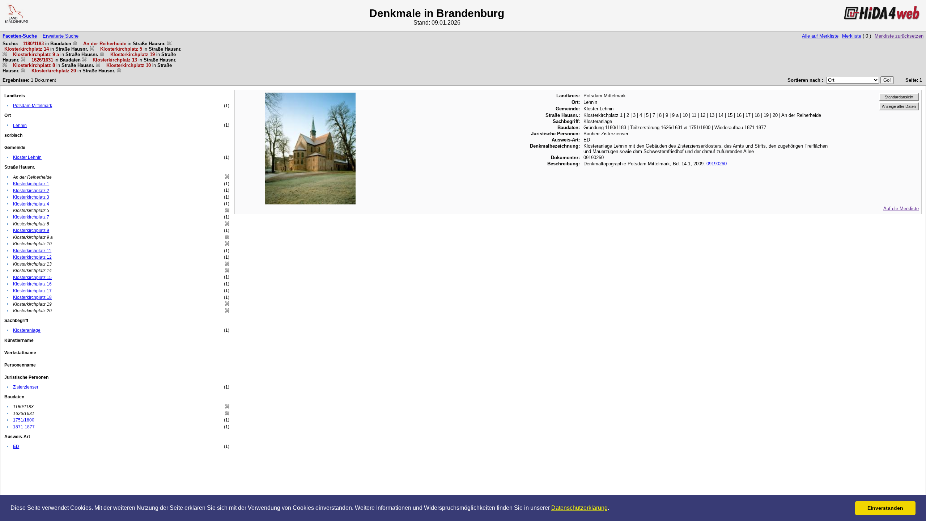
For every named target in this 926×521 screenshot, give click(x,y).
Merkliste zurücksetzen (899, 36)
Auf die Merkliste (901, 208)
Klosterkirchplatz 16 (32, 284)
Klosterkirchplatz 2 (31, 190)
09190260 (716, 163)
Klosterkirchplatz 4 (31, 204)
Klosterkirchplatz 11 (32, 250)
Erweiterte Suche (60, 36)
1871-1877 (24, 426)
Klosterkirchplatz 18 (32, 297)
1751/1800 (23, 420)
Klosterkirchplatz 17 (32, 290)
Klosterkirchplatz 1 (31, 183)
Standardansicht (899, 97)
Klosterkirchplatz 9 (31, 230)
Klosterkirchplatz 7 (31, 217)
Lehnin (20, 125)
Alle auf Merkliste (820, 36)
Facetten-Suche (20, 36)
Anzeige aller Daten (899, 106)
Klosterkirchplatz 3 (31, 197)
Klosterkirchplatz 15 (32, 277)
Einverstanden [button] (885, 508)
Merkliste (851, 36)
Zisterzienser (25, 387)
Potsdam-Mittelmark (32, 105)
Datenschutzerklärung (579, 508)
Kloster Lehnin (27, 157)
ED (16, 446)
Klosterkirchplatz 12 (32, 257)
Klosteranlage (27, 330)
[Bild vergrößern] (310, 95)
